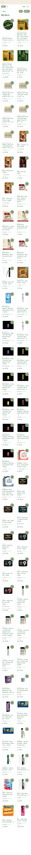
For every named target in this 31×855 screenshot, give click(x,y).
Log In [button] (23, 6)
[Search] (7, 6)
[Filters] (21, 11)
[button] (27, 6)
